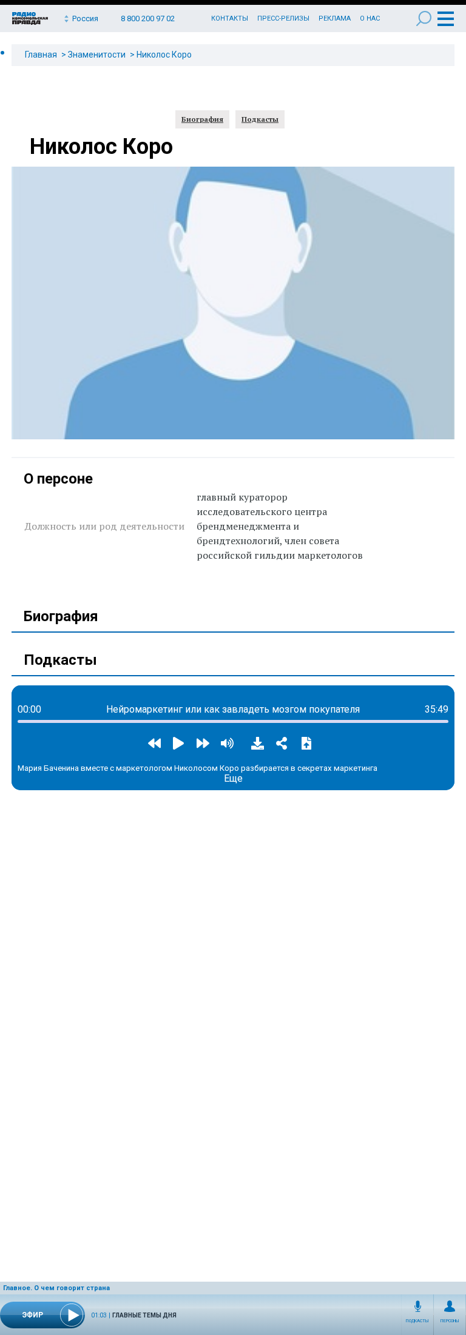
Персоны (450, 1321)
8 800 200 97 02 (148, 18)
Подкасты (417, 1321)
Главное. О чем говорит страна (56, 1288)
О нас (370, 18)
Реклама (335, 18)
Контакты (229, 18)
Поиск (423, 18)
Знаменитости (97, 54)
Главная (41, 54)
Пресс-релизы (283, 18)
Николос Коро (164, 54)
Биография (202, 119)
